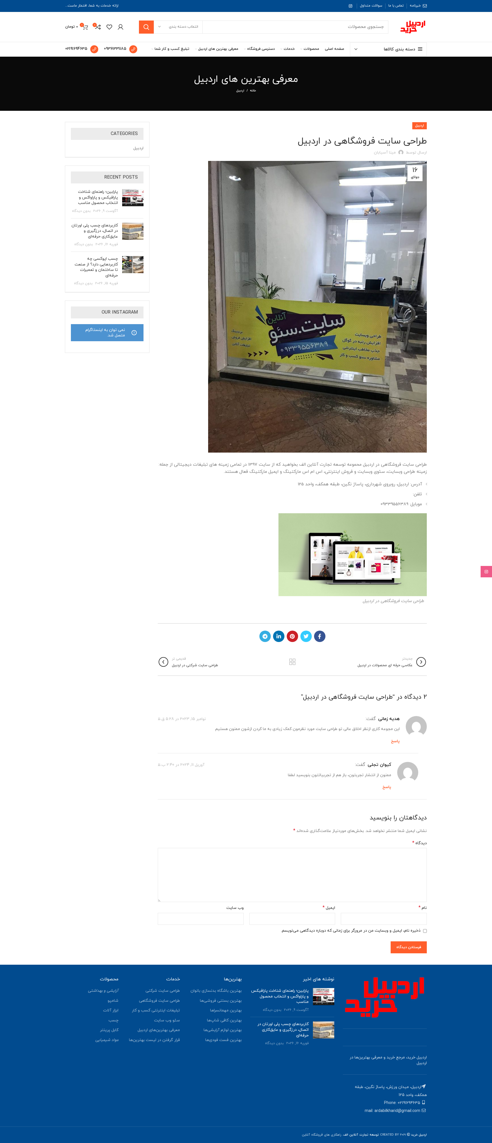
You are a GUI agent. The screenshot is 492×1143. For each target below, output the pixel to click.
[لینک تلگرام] (265, 636)
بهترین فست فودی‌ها (223, 1040)
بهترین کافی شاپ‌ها (224, 1020)
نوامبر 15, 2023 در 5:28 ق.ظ (182, 718)
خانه (253, 90)
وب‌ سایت (235, 908)
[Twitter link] (306, 636)
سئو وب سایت (167, 1020)
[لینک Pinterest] (292, 636)
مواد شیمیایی (106, 1040)
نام (423, 908)
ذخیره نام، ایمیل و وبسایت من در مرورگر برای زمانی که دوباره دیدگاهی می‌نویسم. (351, 930)
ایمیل (329, 908)
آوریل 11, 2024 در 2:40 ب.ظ (181, 765)
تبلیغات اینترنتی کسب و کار (156, 1010)
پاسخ (395, 741)
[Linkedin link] (278, 636)
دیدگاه (419, 843)
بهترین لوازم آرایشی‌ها (223, 1030)
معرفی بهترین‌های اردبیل (159, 1030)
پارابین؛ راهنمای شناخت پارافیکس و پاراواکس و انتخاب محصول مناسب (98, 197)
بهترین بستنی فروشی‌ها (221, 1000)
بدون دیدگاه (81, 211)
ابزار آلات (110, 1010)
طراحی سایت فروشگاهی (159, 1000)
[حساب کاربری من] (120, 27)
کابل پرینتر (109, 1030)
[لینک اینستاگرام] (350, 6)
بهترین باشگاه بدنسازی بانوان (216, 990)
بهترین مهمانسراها (226, 1010)
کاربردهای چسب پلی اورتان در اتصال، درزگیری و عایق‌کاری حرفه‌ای (94, 231)
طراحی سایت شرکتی (162, 990)
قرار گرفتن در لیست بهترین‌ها (154, 1040)
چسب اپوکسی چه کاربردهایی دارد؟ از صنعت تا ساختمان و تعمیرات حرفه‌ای (96, 267)
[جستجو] (146, 27)
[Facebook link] (319, 636)
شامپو (113, 1000)
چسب (113, 1020)
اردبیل (240, 90)
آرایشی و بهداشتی (103, 990)
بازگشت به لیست (292, 662)
